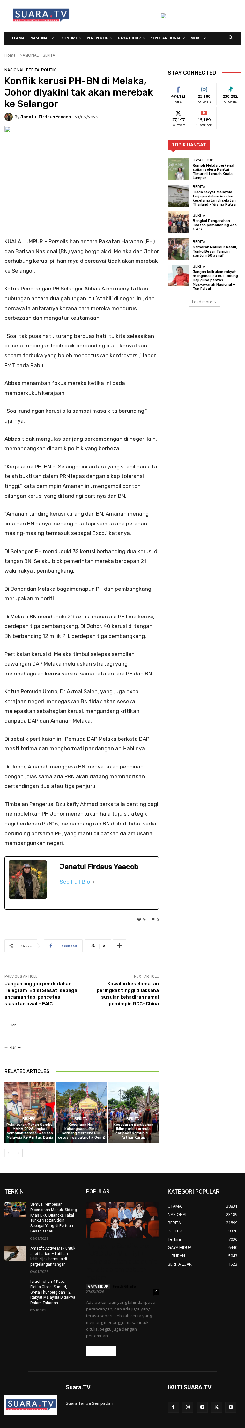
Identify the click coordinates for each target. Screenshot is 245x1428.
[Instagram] (187, 1407)
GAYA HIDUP (203, 160)
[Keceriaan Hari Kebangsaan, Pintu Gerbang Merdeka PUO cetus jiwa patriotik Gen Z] (81, 1112)
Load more (202, 301)
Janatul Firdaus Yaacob (45, 117)
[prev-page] (8, 1153)
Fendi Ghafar (125, 1286)
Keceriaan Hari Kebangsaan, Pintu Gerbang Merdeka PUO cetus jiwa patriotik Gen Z (81, 1131)
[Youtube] (230, 1407)
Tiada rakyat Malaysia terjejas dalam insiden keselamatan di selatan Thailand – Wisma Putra (214, 198)
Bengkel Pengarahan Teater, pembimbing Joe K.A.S (215, 225)
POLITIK (48, 70)
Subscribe (204, 111)
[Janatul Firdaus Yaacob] (9, 117)
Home (10, 55)
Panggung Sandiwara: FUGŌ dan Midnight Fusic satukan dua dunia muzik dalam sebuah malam (121, 1262)
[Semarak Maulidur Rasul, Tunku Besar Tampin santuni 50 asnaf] (178, 249)
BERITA (49, 55)
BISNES (29, 1119)
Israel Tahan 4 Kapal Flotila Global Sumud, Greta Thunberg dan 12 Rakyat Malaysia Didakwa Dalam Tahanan (52, 1292)
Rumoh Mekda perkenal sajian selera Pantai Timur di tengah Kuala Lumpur (213, 171)
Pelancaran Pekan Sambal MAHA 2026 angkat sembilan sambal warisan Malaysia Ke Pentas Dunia (30, 1131)
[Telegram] (202, 1407)
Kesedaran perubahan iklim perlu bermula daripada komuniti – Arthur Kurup (133, 1131)
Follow (204, 88)
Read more (101, 1350)
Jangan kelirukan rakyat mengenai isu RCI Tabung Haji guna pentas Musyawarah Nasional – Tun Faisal (215, 280)
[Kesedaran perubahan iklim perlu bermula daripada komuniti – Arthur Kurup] (133, 1112)
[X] (216, 1407)
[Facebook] (173, 1407)
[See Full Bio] (94, 882)
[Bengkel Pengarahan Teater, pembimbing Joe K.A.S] (178, 222)
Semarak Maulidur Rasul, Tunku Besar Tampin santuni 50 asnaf (215, 251)
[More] (119, 945)
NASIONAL (29, 55)
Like (178, 88)
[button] (231, 38)
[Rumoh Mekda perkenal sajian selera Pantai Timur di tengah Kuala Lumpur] (178, 169)
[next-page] (19, 1153)
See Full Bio (75, 881)
